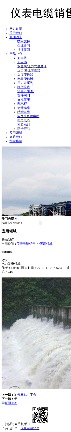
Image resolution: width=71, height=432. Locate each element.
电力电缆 (23, 120)
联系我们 (15, 137)
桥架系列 (23, 124)
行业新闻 (23, 49)
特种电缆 (23, 112)
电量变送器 (25, 78)
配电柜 (22, 103)
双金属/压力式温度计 (32, 66)
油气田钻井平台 (25, 394)
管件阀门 (23, 95)
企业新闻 (23, 45)
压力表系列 (25, 83)
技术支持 (23, 41)
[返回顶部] (9, 403)
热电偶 (22, 62)
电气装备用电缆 (28, 116)
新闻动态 (15, 37)
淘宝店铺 (15, 141)
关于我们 (15, 33)
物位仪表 (23, 87)
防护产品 (23, 128)
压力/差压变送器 (28, 70)
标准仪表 (23, 99)
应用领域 (15, 132)
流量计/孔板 (25, 91)
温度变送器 (25, 74)
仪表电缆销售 (26, 243)
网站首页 (15, 28)
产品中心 (15, 53)
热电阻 (22, 58)
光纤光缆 (23, 107)
